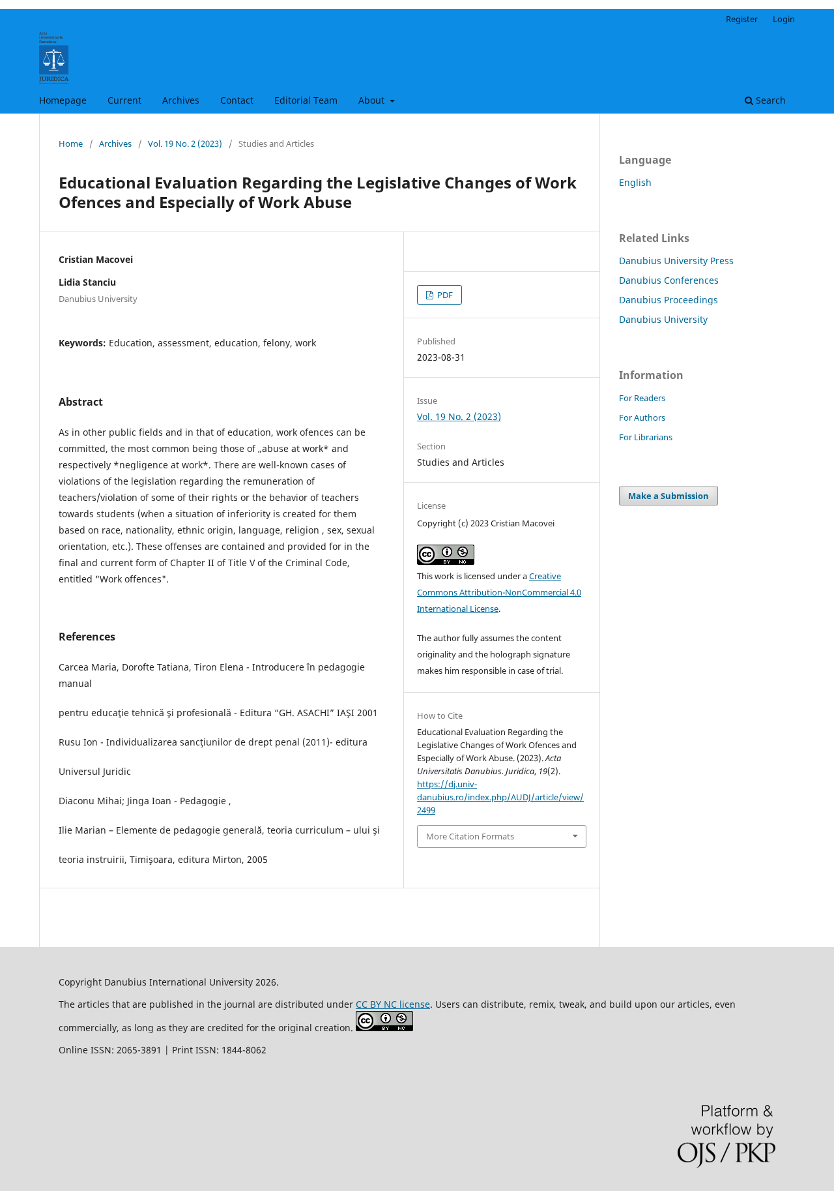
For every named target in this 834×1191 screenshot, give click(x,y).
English (635, 182)
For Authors (642, 417)
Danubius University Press (676, 260)
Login (784, 19)
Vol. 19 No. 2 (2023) (185, 143)
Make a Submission (668, 496)
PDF (444, 295)
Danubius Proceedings (668, 300)
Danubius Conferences (669, 280)
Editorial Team (306, 100)
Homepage (63, 100)
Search (769, 100)
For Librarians (645, 437)
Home (71, 143)
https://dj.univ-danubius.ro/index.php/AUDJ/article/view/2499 (500, 797)
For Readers (642, 398)
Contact (236, 100)
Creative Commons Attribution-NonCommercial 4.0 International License (499, 592)
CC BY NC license (393, 1004)
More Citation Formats (470, 836)
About (372, 100)
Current (124, 100)
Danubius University (663, 319)
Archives (180, 100)
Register (742, 19)
